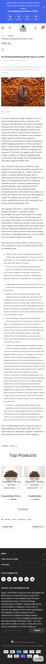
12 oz (8, 479)
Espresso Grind (9, 488)
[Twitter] (9, 579)
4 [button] (26, 509)
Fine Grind (11, 485)
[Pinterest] (21, 579)
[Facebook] (3, 579)
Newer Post (38, 527)
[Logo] (23, 27)
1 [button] (19, 509)
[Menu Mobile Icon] (2, 27)
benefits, (8, 519)
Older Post (8, 527)
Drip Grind (17, 482)
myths (29, 519)
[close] (44, 7)
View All (10, 36)
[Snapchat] (32, 579)
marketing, (22, 519)
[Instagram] (15, 579)
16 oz (14, 479)
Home (3, 36)
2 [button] (21, 509)
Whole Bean (7, 482)
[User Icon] (35, 28)
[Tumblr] (26, 579)
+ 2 (18, 488)
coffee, (15, 519)
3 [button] (24, 509)
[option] (11, 482)
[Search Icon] (10, 28)
